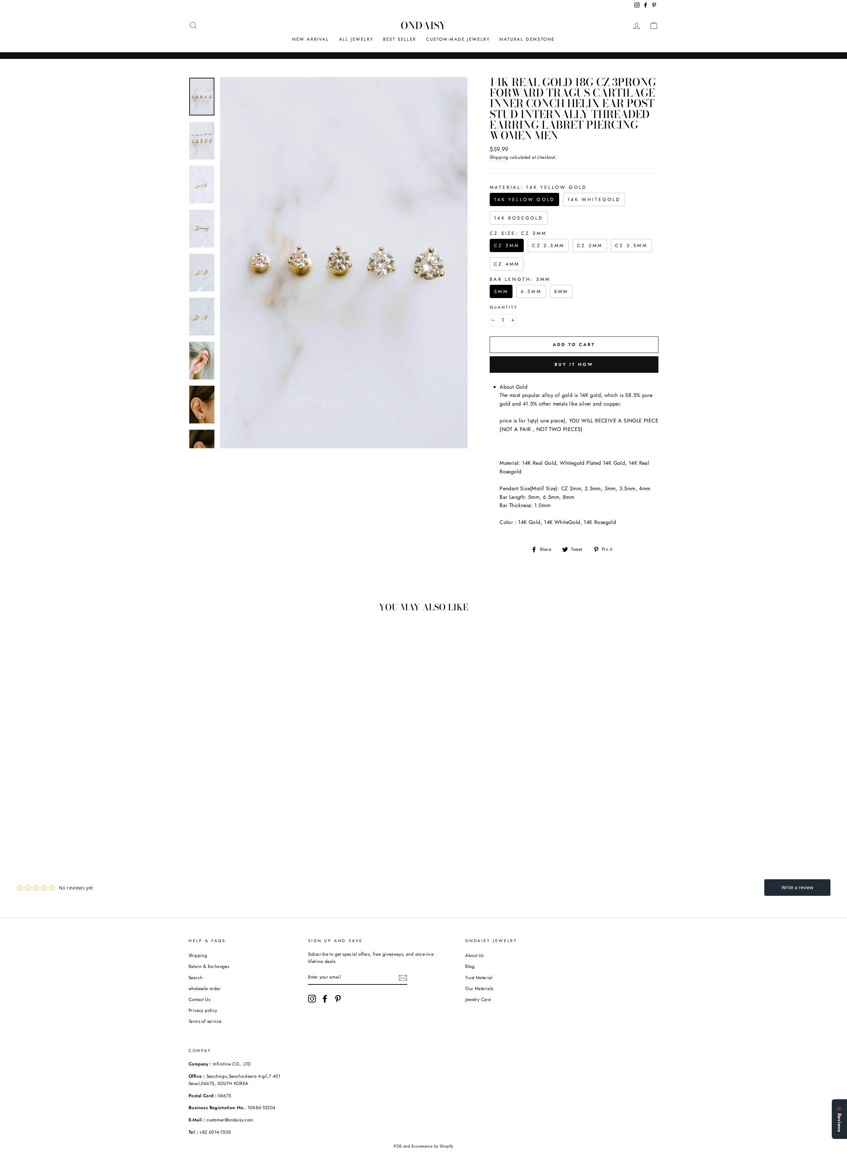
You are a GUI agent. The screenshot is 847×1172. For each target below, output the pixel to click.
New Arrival (310, 39)
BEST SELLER (399, 39)
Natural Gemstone (527, 39)
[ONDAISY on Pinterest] (338, 999)
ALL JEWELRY (356, 39)
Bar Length (520, 279)
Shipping (499, 157)
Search (195, 977)
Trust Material (478, 977)
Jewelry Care (478, 999)
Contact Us (199, 999)
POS (398, 1146)
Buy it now (574, 364)
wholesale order (205, 988)
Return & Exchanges (209, 966)
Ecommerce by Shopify (432, 1146)
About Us (474, 955)
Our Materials (479, 988)
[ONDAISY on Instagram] (312, 999)
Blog (469, 966)
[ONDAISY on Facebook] (325, 999)
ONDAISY (423, 25)
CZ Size (518, 233)
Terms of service (205, 1021)
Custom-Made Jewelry (458, 39)
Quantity (504, 307)
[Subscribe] (403, 977)
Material (538, 187)
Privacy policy (203, 1010)
